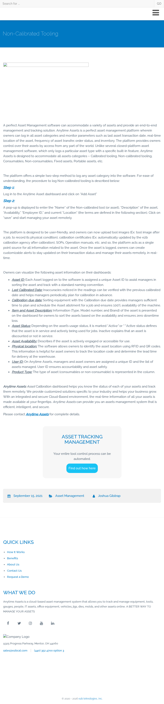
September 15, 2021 (27, 496)
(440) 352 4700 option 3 (49, 650)
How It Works (16, 552)
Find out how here (82, 468)
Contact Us (14, 570)
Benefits (12, 558)
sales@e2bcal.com (15, 650)
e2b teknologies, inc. (90, 698)
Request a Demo (18, 576)
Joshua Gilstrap (109, 496)
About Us (13, 564)
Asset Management (69, 496)
